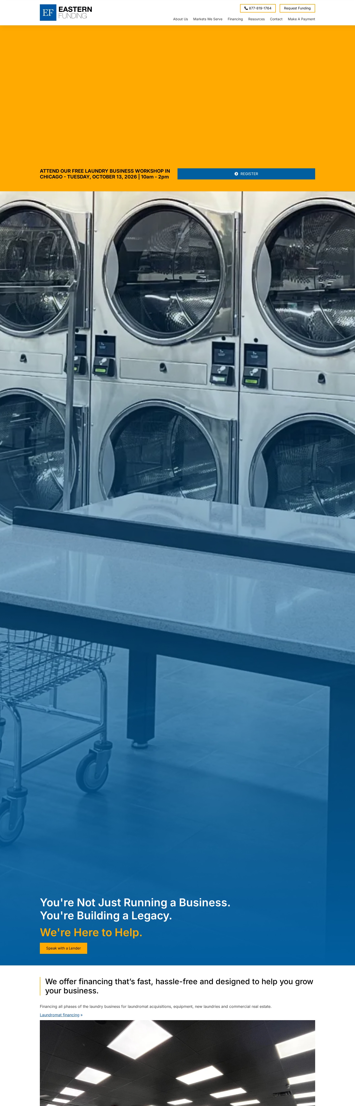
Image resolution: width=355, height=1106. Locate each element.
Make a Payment (301, 19)
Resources (256, 19)
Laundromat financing (59, 1014)
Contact (276, 19)
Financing (235, 19)
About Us (180, 19)
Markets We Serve (207, 19)
